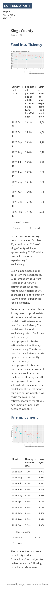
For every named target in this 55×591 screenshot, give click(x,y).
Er (40, 584)
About (7, 18)
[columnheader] (17, 101)
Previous (17, 228)
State (6, 12)
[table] (27, 151)
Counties (9, 15)
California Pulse (17, 6)
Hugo (21, 584)
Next (37, 228)
